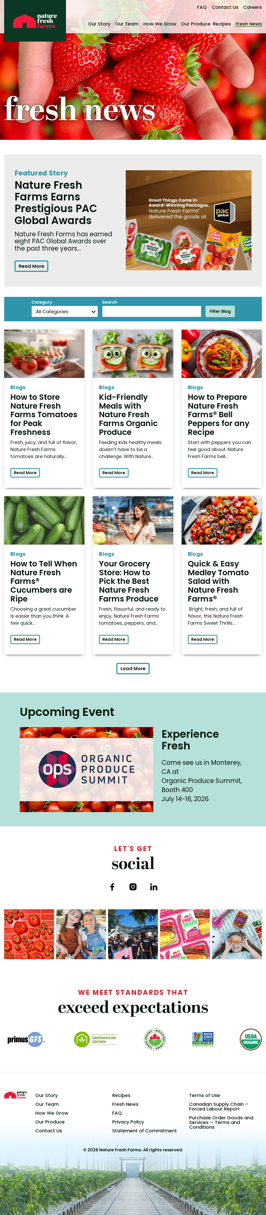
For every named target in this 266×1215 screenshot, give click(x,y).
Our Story (99, 24)
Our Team (126, 24)
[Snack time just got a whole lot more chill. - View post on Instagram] (81, 934)
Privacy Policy (128, 1122)
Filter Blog (220, 311)
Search (109, 302)
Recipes (222, 24)
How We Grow (159, 24)
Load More (133, 668)
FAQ (202, 7)
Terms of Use (204, 1095)
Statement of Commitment (144, 1130)
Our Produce (195, 24)
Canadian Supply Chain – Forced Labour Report (219, 1106)
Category (41, 302)
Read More (31, 266)
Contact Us (225, 7)
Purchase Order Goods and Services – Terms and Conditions (221, 1122)
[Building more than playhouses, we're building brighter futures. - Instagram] (133, 934)
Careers (252, 7)
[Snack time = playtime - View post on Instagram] (237, 934)
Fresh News (249, 24)
